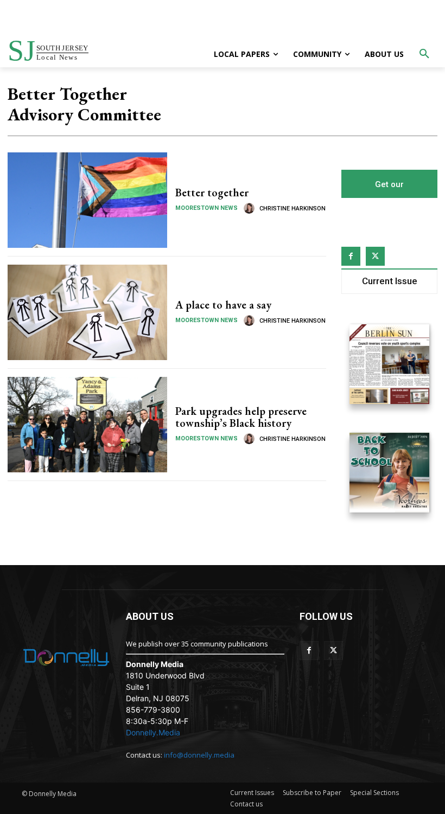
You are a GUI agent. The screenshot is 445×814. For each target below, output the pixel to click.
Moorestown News (206, 207)
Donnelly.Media (153, 732)
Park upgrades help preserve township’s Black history (241, 417)
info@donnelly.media (199, 755)
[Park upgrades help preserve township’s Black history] (87, 424)
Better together (212, 192)
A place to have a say (223, 305)
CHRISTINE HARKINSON (292, 208)
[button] (424, 54)
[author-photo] (251, 208)
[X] (375, 256)
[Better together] (87, 200)
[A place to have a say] (87, 312)
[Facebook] (350, 256)
